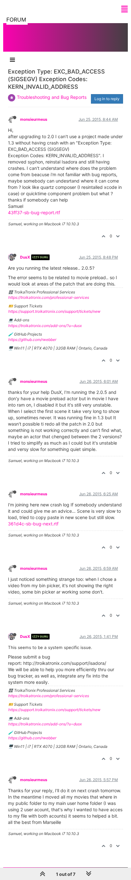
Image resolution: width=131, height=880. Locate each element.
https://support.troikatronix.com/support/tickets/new (54, 311)
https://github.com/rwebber (32, 339)
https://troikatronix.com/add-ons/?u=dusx (45, 325)
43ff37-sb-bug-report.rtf (34, 212)
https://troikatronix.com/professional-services (48, 297)
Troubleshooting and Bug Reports (51, 97)
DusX (25, 257)
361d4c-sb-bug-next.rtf (33, 523)
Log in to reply (107, 98)
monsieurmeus (33, 119)
